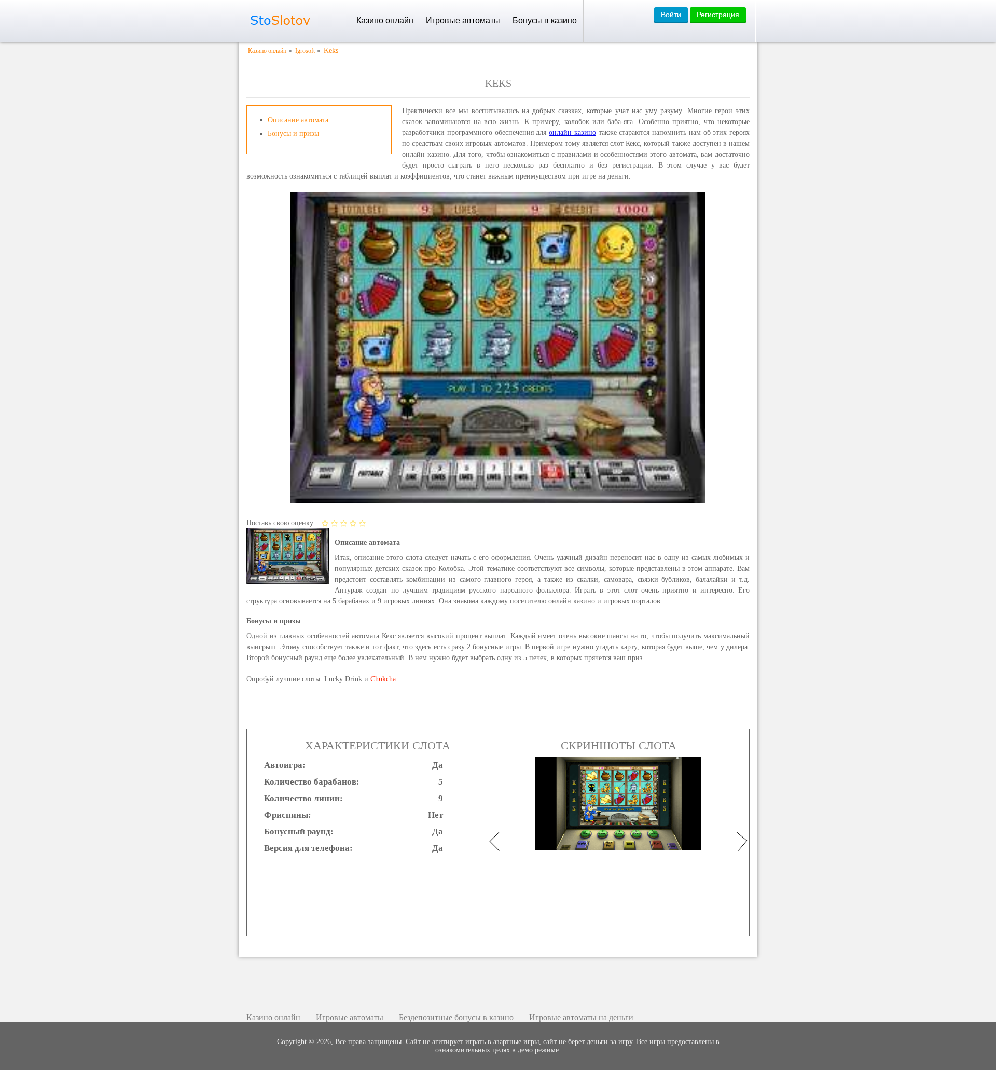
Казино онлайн (384, 20)
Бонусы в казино (545, 20)
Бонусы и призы (293, 134)
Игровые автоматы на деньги (581, 1017)
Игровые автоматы (463, 20)
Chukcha (383, 679)
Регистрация (718, 14)
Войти (671, 14)
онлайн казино (572, 132)
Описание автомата (298, 120)
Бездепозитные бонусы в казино (456, 1017)
